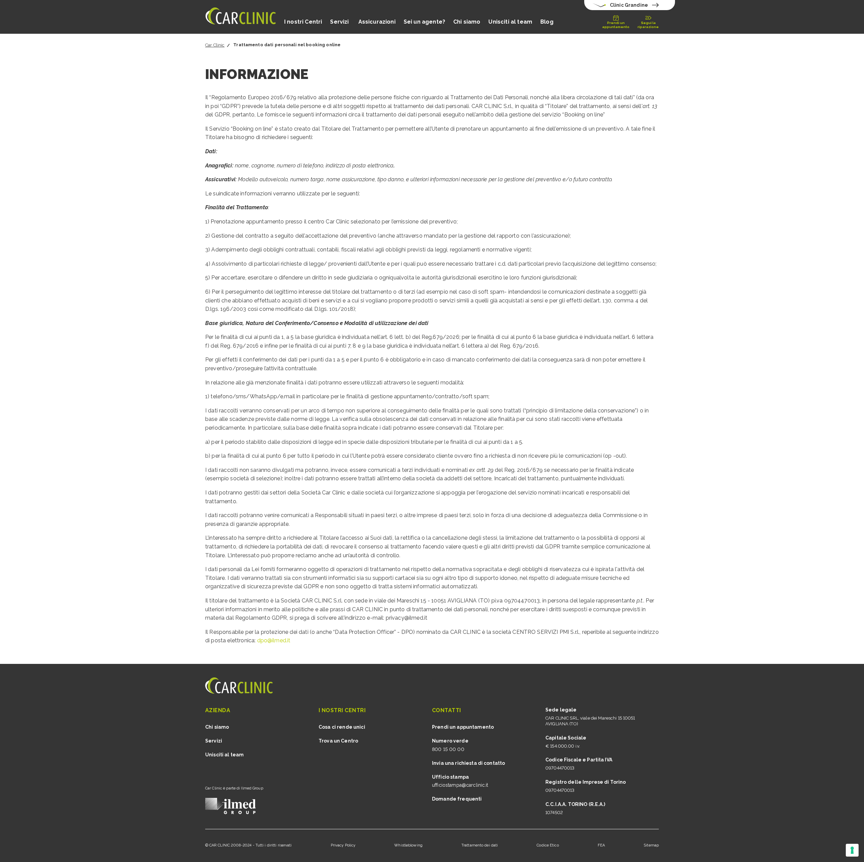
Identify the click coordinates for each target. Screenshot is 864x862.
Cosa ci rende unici (342, 727)
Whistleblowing (408, 845)
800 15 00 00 (448, 749)
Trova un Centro (338, 741)
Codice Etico (548, 845)
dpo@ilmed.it (274, 640)
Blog (547, 22)
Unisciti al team (510, 22)
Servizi (340, 22)
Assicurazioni (377, 22)
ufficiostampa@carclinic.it (460, 785)
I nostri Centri (303, 22)
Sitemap (651, 845)
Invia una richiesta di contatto (468, 763)
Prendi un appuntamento (463, 727)
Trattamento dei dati (479, 845)
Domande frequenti (457, 799)
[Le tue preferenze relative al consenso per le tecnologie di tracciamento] (852, 850)
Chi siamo (466, 22)
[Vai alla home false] (240, 16)
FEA (601, 845)
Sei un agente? (424, 22)
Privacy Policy (343, 845)
